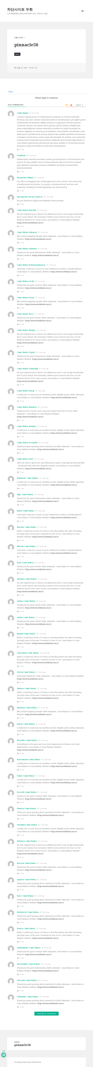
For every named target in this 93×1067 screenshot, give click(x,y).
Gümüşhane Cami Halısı (29, 947)
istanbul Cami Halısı (27, 824)
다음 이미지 (18, 37)
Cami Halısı (22, 113)
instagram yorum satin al (30, 196)
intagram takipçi (25, 177)
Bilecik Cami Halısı (26, 546)
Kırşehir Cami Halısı (27, 740)
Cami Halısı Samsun (27, 248)
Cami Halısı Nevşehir (27, 442)
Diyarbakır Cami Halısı (28, 964)
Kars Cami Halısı (25, 896)
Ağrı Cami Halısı (25, 494)
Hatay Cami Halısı (26, 724)
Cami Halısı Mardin (26, 210)
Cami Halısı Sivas (25, 297)
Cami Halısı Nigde (26, 352)
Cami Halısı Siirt (25, 459)
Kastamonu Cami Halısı (28, 759)
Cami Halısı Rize (25, 314)
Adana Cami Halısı (26, 601)
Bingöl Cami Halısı (26, 633)
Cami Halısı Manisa (26, 426)
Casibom (21, 155)
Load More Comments (46, 1014)
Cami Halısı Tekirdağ (27, 368)
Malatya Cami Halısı (27, 841)
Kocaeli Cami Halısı (26, 792)
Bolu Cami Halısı (25, 562)
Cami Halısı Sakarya (27, 232)
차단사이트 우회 (20, 9)
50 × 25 (34, 68)
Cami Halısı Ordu (25, 281)
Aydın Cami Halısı (26, 617)
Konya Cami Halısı (26, 928)
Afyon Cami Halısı (26, 672)
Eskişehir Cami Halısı (27, 996)
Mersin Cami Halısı (26, 863)
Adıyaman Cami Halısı (28, 653)
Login (10, 91)
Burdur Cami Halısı (26, 527)
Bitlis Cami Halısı (25, 510)
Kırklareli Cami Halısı (28, 912)
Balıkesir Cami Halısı (27, 478)
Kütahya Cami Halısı (27, 707)
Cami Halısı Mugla (26, 330)
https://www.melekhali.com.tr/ (30, 222)
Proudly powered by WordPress (27, 1062)
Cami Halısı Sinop (26, 390)
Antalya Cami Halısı (27, 579)
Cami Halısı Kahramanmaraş (31, 265)
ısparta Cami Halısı (26, 879)
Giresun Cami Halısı (27, 980)
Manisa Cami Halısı (26, 808)
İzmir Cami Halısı (26, 776)
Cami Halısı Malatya (27, 407)
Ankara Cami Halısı (26, 688)
